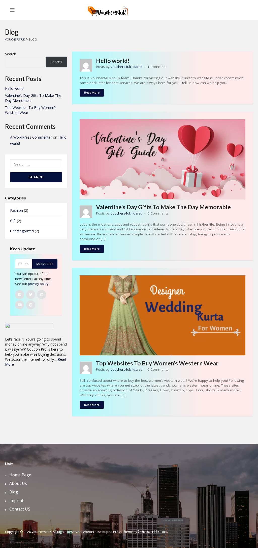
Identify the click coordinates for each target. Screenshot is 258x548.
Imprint (16, 500)
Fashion (16, 210)
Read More (92, 92)
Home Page (20, 475)
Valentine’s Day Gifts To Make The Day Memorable (163, 206)
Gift (13, 220)
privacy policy (38, 283)
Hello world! (112, 60)
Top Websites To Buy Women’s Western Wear (157, 363)
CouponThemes (153, 531)
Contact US (19, 509)
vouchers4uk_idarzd (126, 66)
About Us (18, 483)
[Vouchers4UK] (108, 9)
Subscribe (45, 263)
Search (10, 54)
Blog (13, 492)
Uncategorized (22, 231)
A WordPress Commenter (31, 137)
